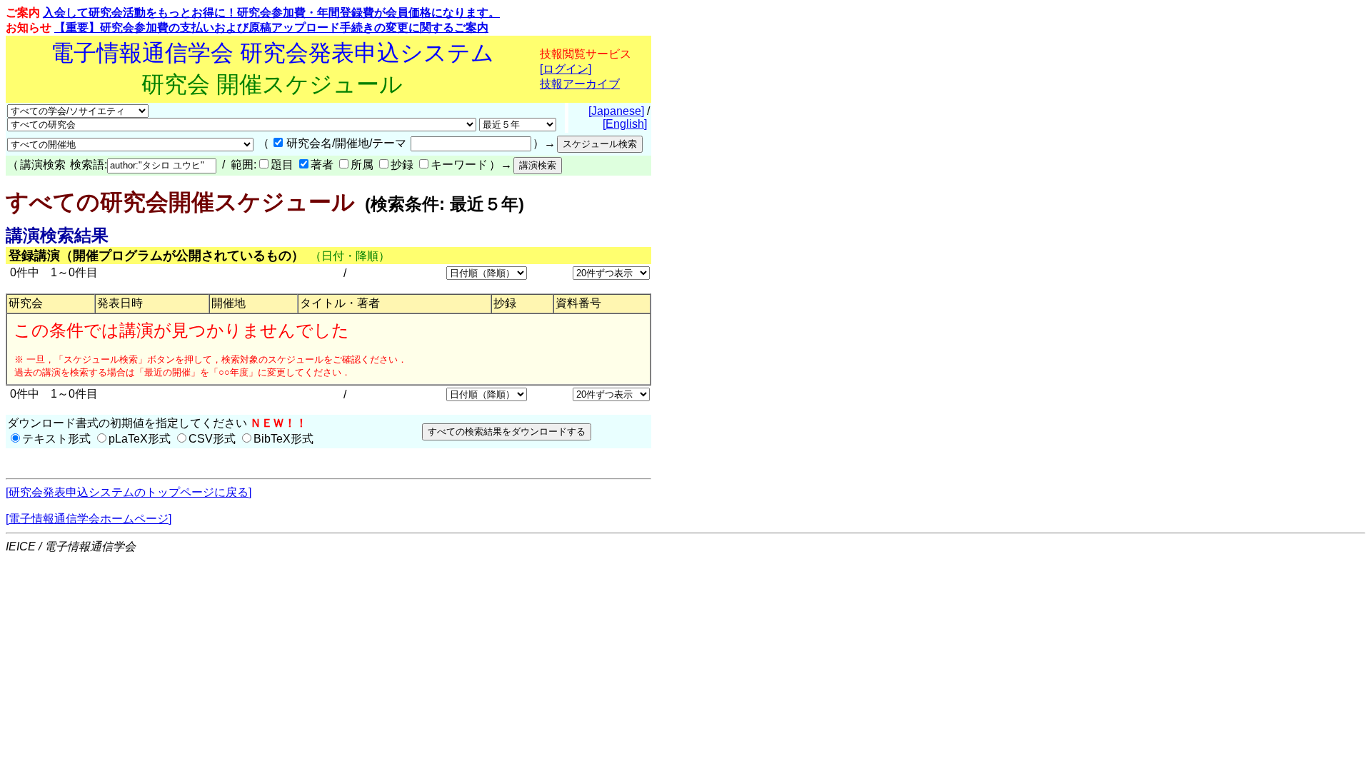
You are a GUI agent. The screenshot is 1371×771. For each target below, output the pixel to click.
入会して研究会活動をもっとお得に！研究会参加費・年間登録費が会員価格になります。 (271, 12)
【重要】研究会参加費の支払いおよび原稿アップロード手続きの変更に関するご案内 (271, 27)
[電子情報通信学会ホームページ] (88, 519)
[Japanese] (616, 111)
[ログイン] (565, 69)
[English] (625, 124)
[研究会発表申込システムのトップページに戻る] (128, 492)
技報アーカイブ (580, 84)
